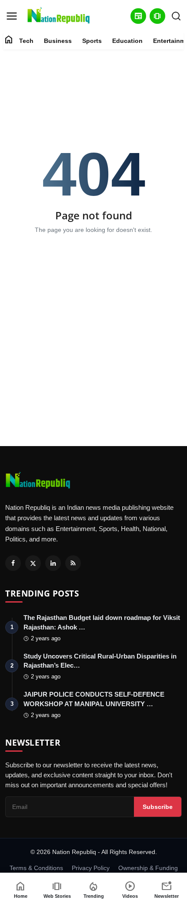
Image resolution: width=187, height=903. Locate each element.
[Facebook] (13, 563)
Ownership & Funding (148, 867)
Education (127, 40)
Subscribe (158, 806)
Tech (26, 40)
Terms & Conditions (36, 867)
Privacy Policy (91, 867)
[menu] (11, 16)
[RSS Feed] (73, 563)
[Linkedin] (53, 563)
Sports (92, 40)
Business (58, 40)
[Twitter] (33, 563)
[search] (176, 16)
